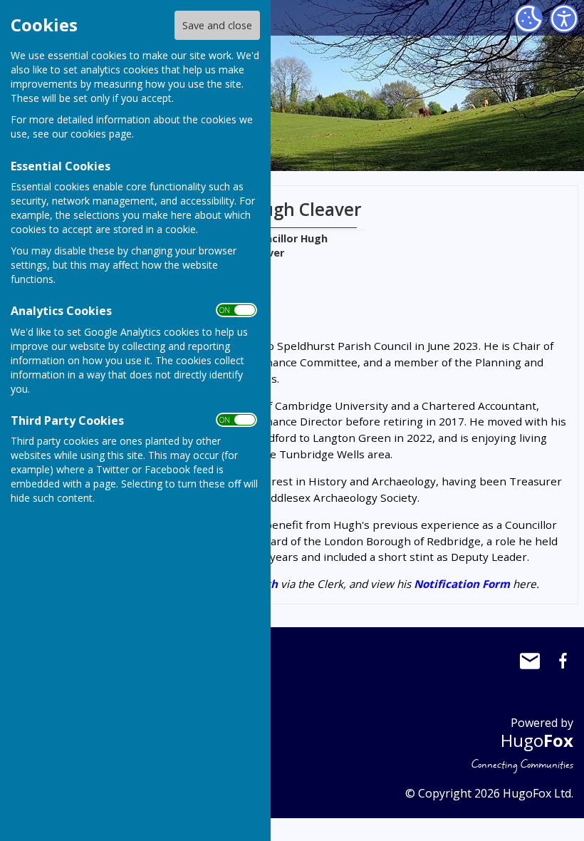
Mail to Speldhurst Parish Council (530, 660)
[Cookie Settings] (528, 18)
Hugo (537, 740)
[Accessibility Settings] (564, 18)
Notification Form (462, 584)
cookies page (101, 133)
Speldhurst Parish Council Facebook (562, 660)
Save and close (217, 25)
